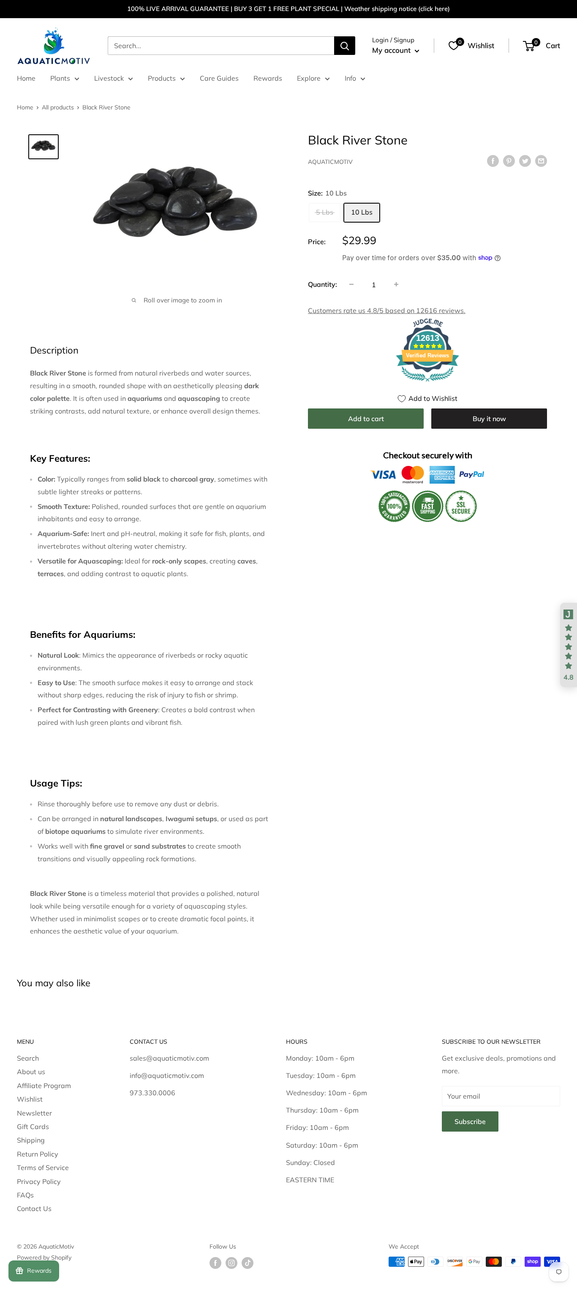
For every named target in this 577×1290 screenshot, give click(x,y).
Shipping (31, 1140)
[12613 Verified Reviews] (427, 382)
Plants (60, 78)
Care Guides (219, 78)
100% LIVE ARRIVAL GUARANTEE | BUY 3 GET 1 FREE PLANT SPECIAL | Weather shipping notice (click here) (288, 9)
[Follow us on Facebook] (215, 1263)
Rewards (267, 78)
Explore (309, 78)
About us (31, 1071)
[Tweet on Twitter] (525, 160)
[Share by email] (541, 160)
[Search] (344, 45)
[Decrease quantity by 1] (351, 284)
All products (58, 107)
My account (392, 50)
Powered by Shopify (44, 1257)
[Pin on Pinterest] (509, 160)
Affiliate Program (44, 1085)
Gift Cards (33, 1126)
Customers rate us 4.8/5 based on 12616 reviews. (386, 310)
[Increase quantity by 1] (396, 284)
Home (26, 78)
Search (28, 1058)
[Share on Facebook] (493, 160)
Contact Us (34, 1208)
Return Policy (37, 1154)
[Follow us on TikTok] (247, 1263)
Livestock (109, 78)
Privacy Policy (39, 1181)
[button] (568, 645)
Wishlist (30, 1099)
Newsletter (34, 1113)
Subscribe (470, 1121)
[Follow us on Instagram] (231, 1263)
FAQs (25, 1195)
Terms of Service (43, 1167)
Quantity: (322, 284)
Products (162, 78)
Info (350, 78)
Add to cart (366, 418)
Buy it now (489, 418)
